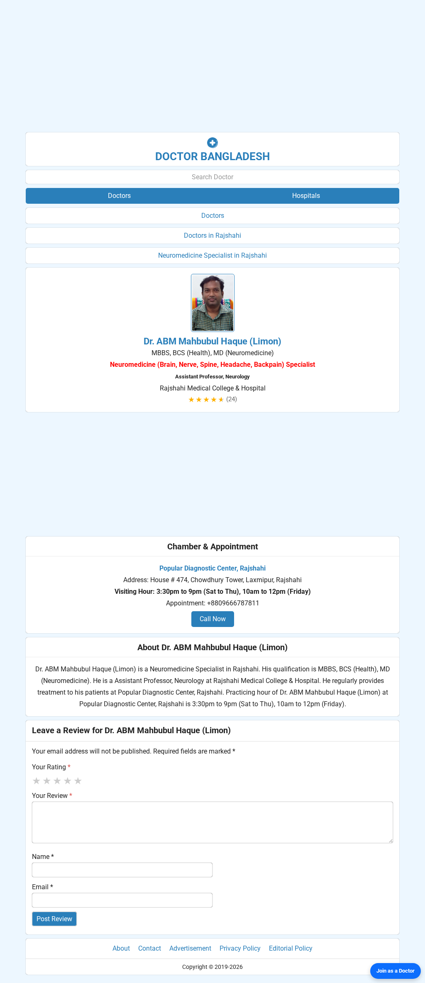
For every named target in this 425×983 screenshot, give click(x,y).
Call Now (213, 619)
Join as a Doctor (395, 971)
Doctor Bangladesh (212, 156)
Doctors (212, 216)
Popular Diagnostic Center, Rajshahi (212, 568)
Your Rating (51, 767)
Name (43, 857)
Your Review (52, 796)
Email (42, 887)
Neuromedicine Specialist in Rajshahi (212, 255)
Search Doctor (212, 177)
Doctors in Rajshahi (212, 235)
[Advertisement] (212, 66)
